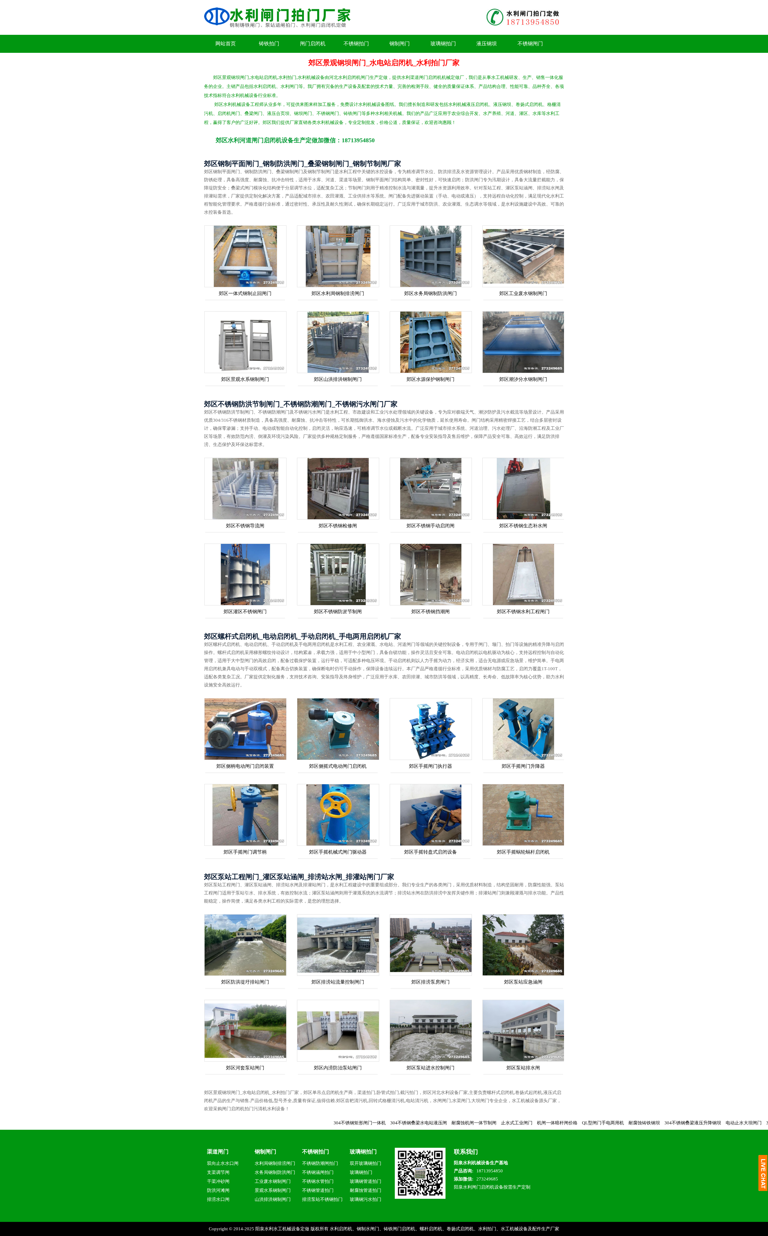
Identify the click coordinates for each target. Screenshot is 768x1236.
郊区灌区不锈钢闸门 (245, 611)
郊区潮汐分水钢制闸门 (523, 379)
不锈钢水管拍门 (318, 1181)
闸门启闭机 (313, 44)
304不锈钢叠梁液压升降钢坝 (638, 1122)
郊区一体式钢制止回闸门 (245, 293)
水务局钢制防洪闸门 (275, 1172)
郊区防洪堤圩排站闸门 (245, 981)
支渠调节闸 (218, 1172)
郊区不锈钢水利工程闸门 (523, 611)
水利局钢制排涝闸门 (275, 1163)
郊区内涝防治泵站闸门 (338, 1067)
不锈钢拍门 (356, 44)
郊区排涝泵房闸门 (430, 981)
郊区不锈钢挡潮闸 (430, 611)
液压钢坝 (486, 44)
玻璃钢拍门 (443, 44)
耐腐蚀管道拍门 (365, 1190)
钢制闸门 (399, 44)
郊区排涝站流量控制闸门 (337, 981)
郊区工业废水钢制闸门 (523, 293)
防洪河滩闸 (218, 1190)
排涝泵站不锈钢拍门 (322, 1199)
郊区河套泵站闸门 (245, 1067)
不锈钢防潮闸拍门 (320, 1163)
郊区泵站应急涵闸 (523, 981)
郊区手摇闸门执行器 (430, 766)
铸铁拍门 (269, 44)
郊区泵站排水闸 (523, 1067)
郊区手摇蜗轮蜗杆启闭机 (523, 852)
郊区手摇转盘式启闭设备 (430, 852)
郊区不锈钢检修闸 (338, 525)
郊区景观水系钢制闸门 (245, 379)
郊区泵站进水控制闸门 (430, 1067)
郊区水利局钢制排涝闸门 (337, 293)
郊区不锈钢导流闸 (245, 525)
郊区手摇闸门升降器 (523, 766)
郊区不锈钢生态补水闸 (523, 525)
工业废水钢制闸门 (273, 1181)
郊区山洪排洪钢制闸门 (338, 379)
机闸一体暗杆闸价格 (503, 1122)
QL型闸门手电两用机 (549, 1122)
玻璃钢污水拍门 (365, 1199)
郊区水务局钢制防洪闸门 (430, 293)
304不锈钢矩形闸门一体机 (305, 1122)
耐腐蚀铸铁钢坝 (590, 1122)
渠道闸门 (218, 1152)
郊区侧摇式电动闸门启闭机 (338, 766)
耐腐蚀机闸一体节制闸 (419, 1122)
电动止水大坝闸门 (689, 1122)
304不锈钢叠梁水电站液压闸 (364, 1122)
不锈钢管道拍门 (318, 1190)
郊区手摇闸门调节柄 (245, 852)
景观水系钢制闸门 (273, 1190)
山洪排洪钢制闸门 (273, 1199)
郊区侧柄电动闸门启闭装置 (245, 766)
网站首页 (225, 44)
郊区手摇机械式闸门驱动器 (338, 852)
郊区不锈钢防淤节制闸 (338, 611)
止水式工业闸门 (462, 1122)
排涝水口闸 (218, 1199)
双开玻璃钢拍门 (365, 1163)
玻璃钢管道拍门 (365, 1181)
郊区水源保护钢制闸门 (430, 379)
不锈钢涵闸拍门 (318, 1172)
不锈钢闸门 (530, 44)
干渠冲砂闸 (218, 1181)
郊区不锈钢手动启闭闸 (430, 525)
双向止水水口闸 (222, 1163)
